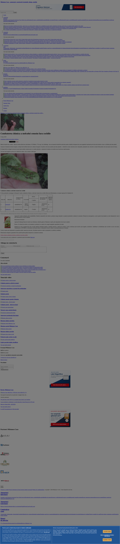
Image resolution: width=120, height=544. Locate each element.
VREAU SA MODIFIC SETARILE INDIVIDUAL (107, 535)
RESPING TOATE (107, 539)
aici (45, 537)
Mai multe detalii (47, 532)
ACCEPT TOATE (107, 531)
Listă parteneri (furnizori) (57, 535)
